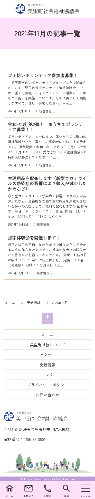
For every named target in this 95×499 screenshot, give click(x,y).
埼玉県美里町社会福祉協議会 (48, 9)
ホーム (10, 302)
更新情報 (33, 302)
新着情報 (45, 111)
